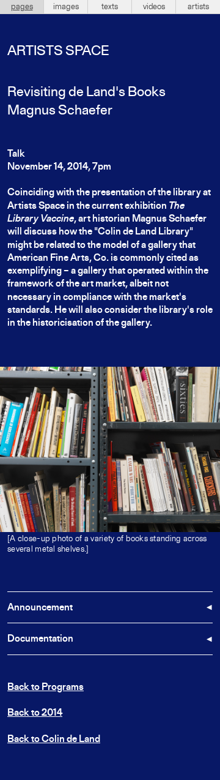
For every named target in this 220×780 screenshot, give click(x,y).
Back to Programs (45, 687)
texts (109, 6)
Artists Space (58, 51)
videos (154, 6)
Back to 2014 (34, 713)
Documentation (40, 639)
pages (22, 6)
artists (198, 6)
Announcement (40, 608)
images (66, 6)
